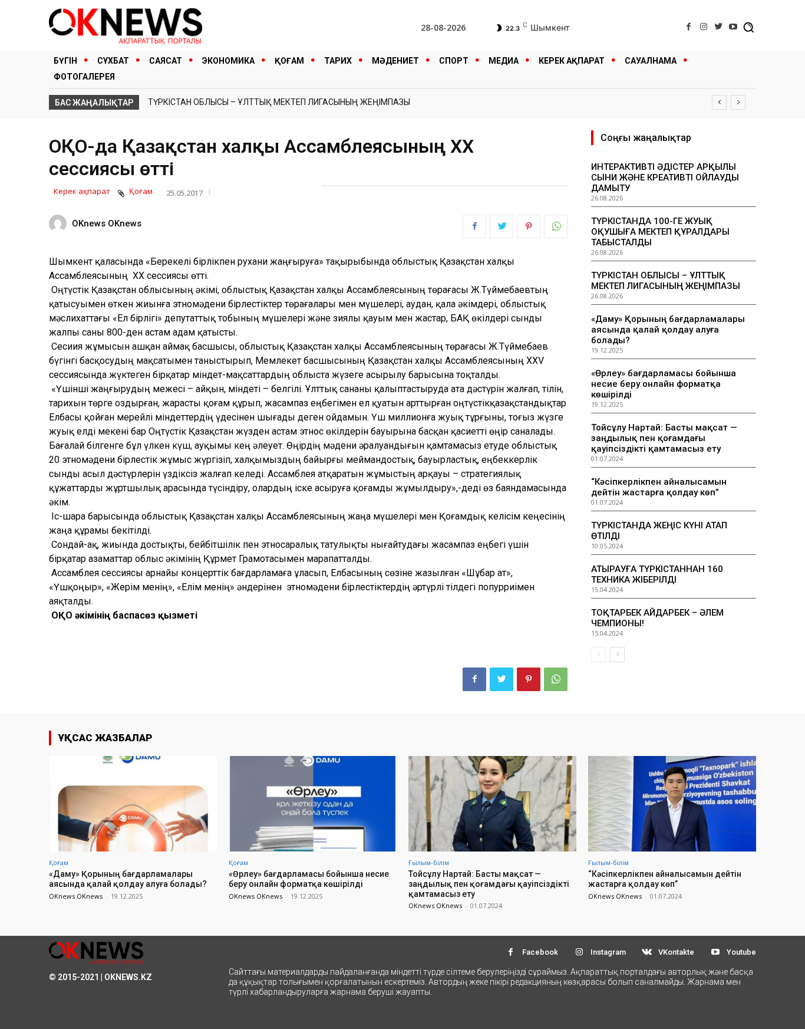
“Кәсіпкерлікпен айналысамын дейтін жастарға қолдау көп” (659, 487)
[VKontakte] (646, 952)
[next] (738, 102)
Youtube (741, 952)
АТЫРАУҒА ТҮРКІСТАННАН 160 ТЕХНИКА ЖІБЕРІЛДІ (657, 574)
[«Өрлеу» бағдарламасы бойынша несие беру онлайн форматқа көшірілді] (313, 804)
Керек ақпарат (82, 191)
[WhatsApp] (556, 226)
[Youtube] (733, 26)
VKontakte (676, 952)
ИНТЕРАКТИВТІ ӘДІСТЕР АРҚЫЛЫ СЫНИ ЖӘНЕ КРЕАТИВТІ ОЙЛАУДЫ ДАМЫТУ (665, 177)
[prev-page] (598, 654)
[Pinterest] (528, 226)
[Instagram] (703, 26)
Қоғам (141, 191)
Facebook (540, 952)
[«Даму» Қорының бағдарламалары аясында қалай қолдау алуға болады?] (133, 804)
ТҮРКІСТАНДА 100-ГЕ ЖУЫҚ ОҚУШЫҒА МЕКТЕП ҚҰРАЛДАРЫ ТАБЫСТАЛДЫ (660, 232)
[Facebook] (688, 26)
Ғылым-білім (428, 862)
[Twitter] (718, 26)
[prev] (719, 102)
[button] (748, 27)
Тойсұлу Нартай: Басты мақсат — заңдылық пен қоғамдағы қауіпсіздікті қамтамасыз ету (664, 438)
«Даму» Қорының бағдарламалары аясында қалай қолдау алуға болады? (668, 330)
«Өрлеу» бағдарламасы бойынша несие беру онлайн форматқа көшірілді (663, 384)
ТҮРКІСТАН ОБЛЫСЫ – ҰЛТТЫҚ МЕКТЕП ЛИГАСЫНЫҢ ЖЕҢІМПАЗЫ (279, 102)
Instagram (608, 952)
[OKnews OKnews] (59, 223)
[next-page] (617, 654)
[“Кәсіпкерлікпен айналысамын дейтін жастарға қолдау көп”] (672, 804)
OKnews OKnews (106, 223)
